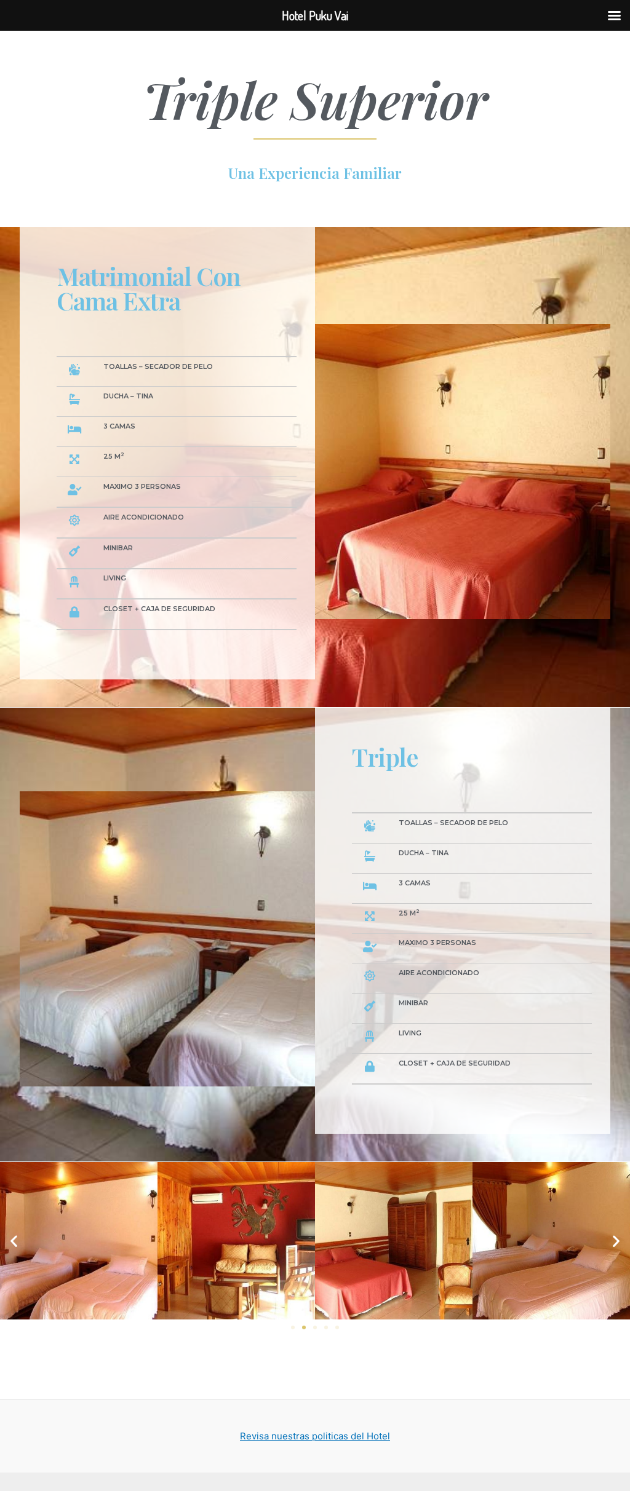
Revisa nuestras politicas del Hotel (315, 1436)
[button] (293, 1327)
